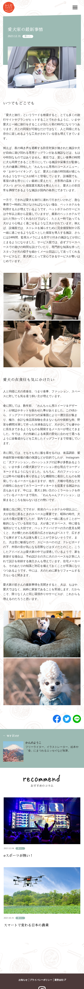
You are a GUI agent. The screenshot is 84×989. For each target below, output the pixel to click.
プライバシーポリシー (41, 980)
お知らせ (23, 980)
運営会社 (59, 980)
